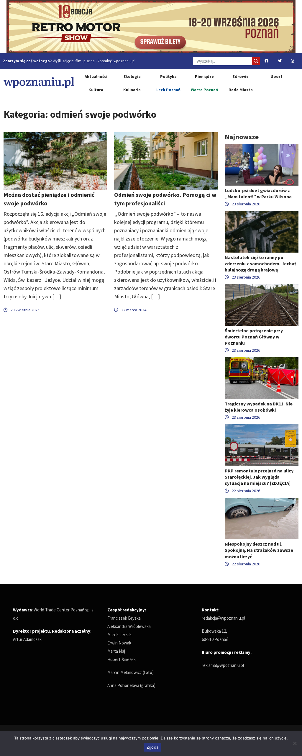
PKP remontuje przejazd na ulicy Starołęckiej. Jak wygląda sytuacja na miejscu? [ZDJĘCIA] (259, 477)
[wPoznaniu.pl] (39, 82)
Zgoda (152, 747)
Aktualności (96, 76)
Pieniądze (204, 76)
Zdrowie (240, 76)
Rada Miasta (241, 89)
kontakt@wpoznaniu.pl (116, 60)
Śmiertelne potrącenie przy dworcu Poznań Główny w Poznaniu (254, 337)
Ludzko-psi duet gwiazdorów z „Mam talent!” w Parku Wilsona (258, 193)
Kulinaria (132, 89)
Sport (277, 76)
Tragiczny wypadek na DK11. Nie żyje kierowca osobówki (259, 407)
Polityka (168, 76)
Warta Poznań (204, 89)
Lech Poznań (168, 89)
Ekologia (132, 76)
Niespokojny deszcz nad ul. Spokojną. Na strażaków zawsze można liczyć (259, 550)
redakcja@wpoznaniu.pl (223, 618)
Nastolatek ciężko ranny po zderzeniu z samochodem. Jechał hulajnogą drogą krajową (260, 263)
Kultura (95, 89)
